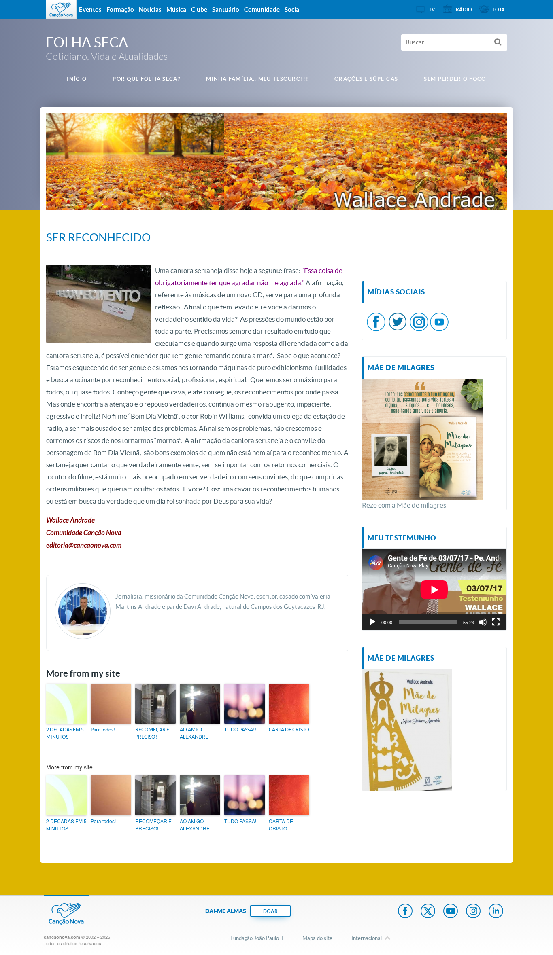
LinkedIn (495, 911)
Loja (499, 9)
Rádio (464, 9)
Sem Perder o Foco (455, 79)
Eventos (90, 9)
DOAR (270, 911)
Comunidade (262, 9)
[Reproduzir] (372, 622)
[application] (434, 589)
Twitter (427, 911)
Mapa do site (317, 938)
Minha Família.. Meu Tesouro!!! (257, 79)
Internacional (366, 938)
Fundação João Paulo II (256, 938)
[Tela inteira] (496, 622)
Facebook (405, 911)
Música (176, 9)
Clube (199, 9)
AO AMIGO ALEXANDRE (194, 733)
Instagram (473, 911)
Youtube (450, 911)
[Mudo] (483, 622)
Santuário (225, 9)
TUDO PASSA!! (240, 729)
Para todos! (103, 729)
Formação (120, 9)
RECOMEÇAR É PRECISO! (152, 733)
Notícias (150, 9)
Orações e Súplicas (366, 79)
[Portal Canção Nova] (61, 9)
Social (293, 9)
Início (77, 79)
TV (432, 9)
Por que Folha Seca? (146, 79)
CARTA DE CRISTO (289, 729)
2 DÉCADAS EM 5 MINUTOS (65, 733)
